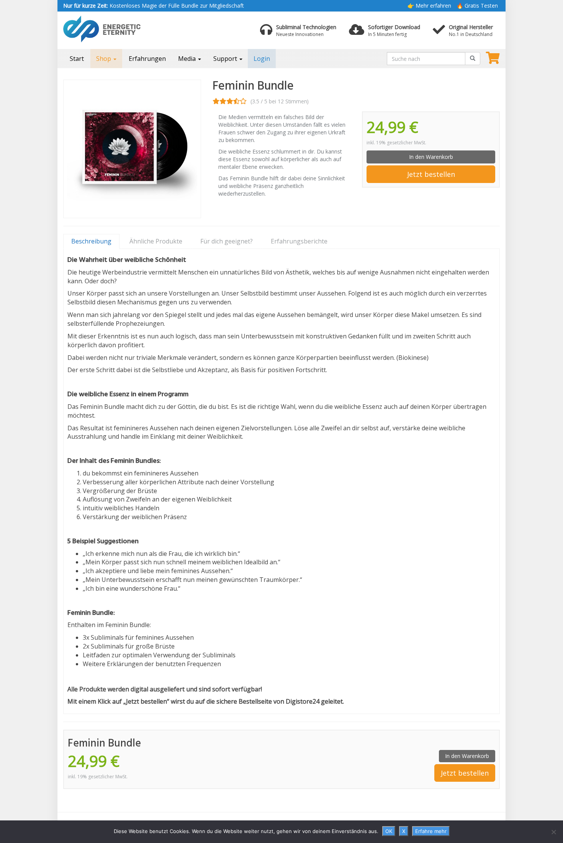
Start (77, 58)
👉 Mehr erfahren (429, 5)
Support (226, 58)
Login (262, 58)
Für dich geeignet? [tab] (226, 241)
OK (388, 831)
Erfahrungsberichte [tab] (299, 241)
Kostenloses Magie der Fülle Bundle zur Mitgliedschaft (153, 5)
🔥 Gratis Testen (477, 5)
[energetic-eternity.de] (132, 29)
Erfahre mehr (431, 831)
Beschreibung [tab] (91, 241)
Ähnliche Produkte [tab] (155, 241)
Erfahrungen (147, 58)
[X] (553, 832)
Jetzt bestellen (431, 174)
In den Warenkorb (431, 156)
